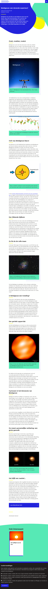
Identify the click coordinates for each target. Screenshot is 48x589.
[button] (46, 1)
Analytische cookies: (24, 577)
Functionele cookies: (23, 573)
